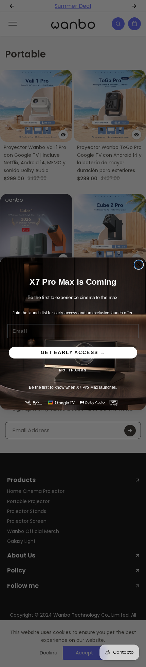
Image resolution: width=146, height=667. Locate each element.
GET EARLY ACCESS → (73, 352)
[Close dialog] (138, 264)
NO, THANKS (73, 370)
